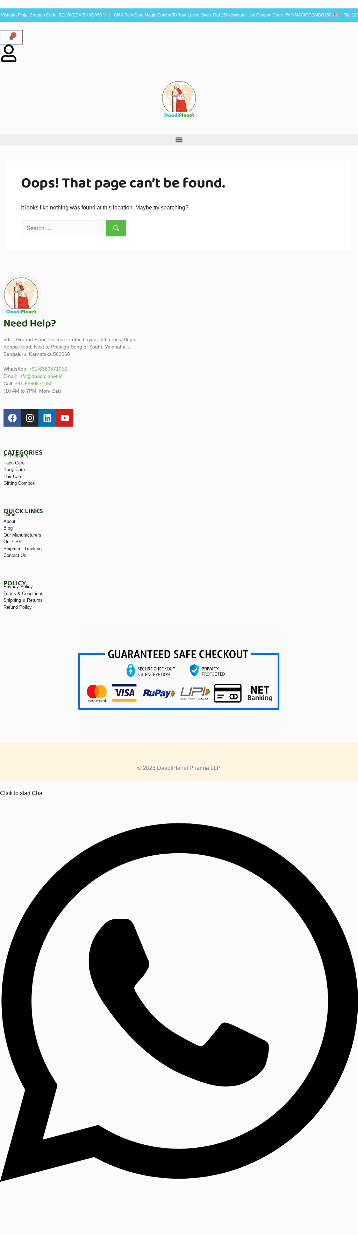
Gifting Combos (19, 483)
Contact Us (14, 555)
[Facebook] (12, 418)
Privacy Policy (18, 586)
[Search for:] (63, 228)
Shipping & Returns (23, 600)
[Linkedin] (47, 418)
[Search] (116, 228)
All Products (15, 455)
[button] (179, 139)
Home (9, 514)
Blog (8, 528)
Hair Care (12, 476)
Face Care (13, 462)
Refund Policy (17, 607)
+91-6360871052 (48, 369)
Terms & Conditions (23, 593)
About (9, 521)
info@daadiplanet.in (41, 376)
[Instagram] (29, 418)
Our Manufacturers (22, 535)
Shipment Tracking (22, 548)
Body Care (14, 469)
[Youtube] (64, 418)
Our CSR (12, 541)
